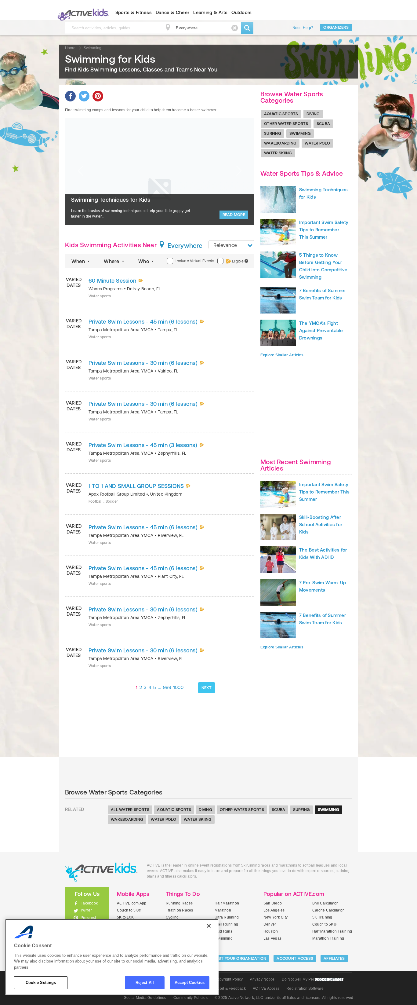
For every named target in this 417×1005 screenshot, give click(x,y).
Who (144, 261)
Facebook (89, 903)
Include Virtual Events (195, 261)
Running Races (179, 903)
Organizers (336, 27)
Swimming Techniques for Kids (110, 199)
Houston (270, 931)
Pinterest (88, 917)
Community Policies (190, 998)
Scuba (323, 123)
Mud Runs (223, 931)
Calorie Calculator (328, 910)
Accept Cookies (190, 982)
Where (112, 261)
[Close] (209, 926)
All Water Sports (130, 809)
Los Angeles (274, 910)
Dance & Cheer (172, 12)
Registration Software (305, 988)
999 (167, 687)
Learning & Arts (210, 12)
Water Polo (317, 143)
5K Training (322, 917)
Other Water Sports (286, 123)
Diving (313, 114)
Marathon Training (328, 938)
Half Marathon (227, 903)
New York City (275, 917)
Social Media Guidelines (145, 998)
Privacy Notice (262, 979)
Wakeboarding (280, 143)
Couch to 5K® (129, 910)
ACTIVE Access (266, 988)
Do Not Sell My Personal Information (313, 979)
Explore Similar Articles (281, 355)
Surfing (272, 133)
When (78, 261)
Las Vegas (272, 938)
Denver (269, 924)
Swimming (300, 133)
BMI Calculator (325, 903)
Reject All (145, 982)
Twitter (86, 910)
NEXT (206, 687)
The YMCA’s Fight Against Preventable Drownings (321, 330)
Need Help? (302, 28)
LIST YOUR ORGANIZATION (241, 958)
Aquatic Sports (281, 114)
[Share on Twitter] (84, 96)
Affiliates (334, 958)
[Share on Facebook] (70, 96)
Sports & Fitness (133, 12)
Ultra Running (227, 917)
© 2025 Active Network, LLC (239, 998)
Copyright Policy (228, 979)
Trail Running (226, 924)
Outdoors (241, 12)
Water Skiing (278, 153)
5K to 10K (125, 917)
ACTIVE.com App (131, 903)
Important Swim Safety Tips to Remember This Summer (323, 230)
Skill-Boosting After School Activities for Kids (320, 524)
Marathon (223, 910)
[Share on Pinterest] (97, 96)
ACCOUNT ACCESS (295, 958)
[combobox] (231, 244)
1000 (178, 687)
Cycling (172, 917)
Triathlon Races (179, 910)
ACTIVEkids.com (82, 12)
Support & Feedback (228, 988)
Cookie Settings (41, 982)
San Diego (272, 903)
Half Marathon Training (332, 931)
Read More (234, 214)
